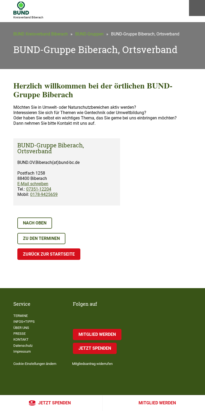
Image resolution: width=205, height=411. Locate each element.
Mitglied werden (157, 402)
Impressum (22, 351)
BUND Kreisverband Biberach (40, 34)
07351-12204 (38, 189)
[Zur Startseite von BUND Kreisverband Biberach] (21, 8)
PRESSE (19, 334)
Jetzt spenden (54, 402)
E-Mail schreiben (32, 183)
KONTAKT (21, 339)
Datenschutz (23, 346)
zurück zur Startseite (49, 254)
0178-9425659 (44, 194)
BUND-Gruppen (89, 34)
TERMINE (20, 316)
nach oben (34, 222)
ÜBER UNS (21, 328)
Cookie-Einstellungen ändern (34, 364)
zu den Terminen (41, 238)
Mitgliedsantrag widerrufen (92, 364)
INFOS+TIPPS (24, 322)
